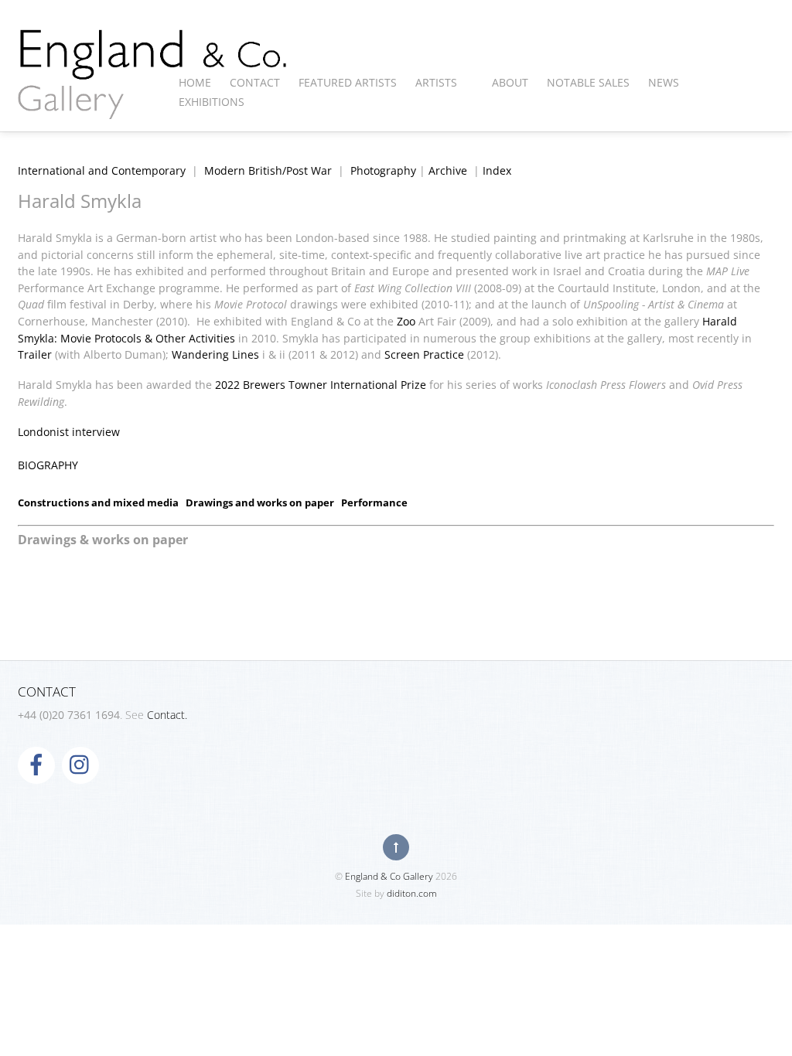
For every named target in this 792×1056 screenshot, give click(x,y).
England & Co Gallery (389, 876)
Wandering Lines (215, 354)
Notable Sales (588, 82)
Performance (374, 502)
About (510, 82)
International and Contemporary (102, 170)
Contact (255, 82)
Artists (436, 82)
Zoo (406, 321)
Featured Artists (348, 82)
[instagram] (80, 764)
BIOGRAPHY (48, 465)
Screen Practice (424, 354)
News (663, 82)
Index (497, 170)
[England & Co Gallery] (153, 103)
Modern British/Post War (268, 170)
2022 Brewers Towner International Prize (320, 384)
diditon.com (412, 893)
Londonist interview (69, 431)
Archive (447, 170)
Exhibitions (211, 101)
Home (195, 82)
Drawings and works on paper (260, 502)
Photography (383, 170)
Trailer (35, 354)
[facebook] (36, 764)
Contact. (167, 714)
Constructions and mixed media (98, 502)
